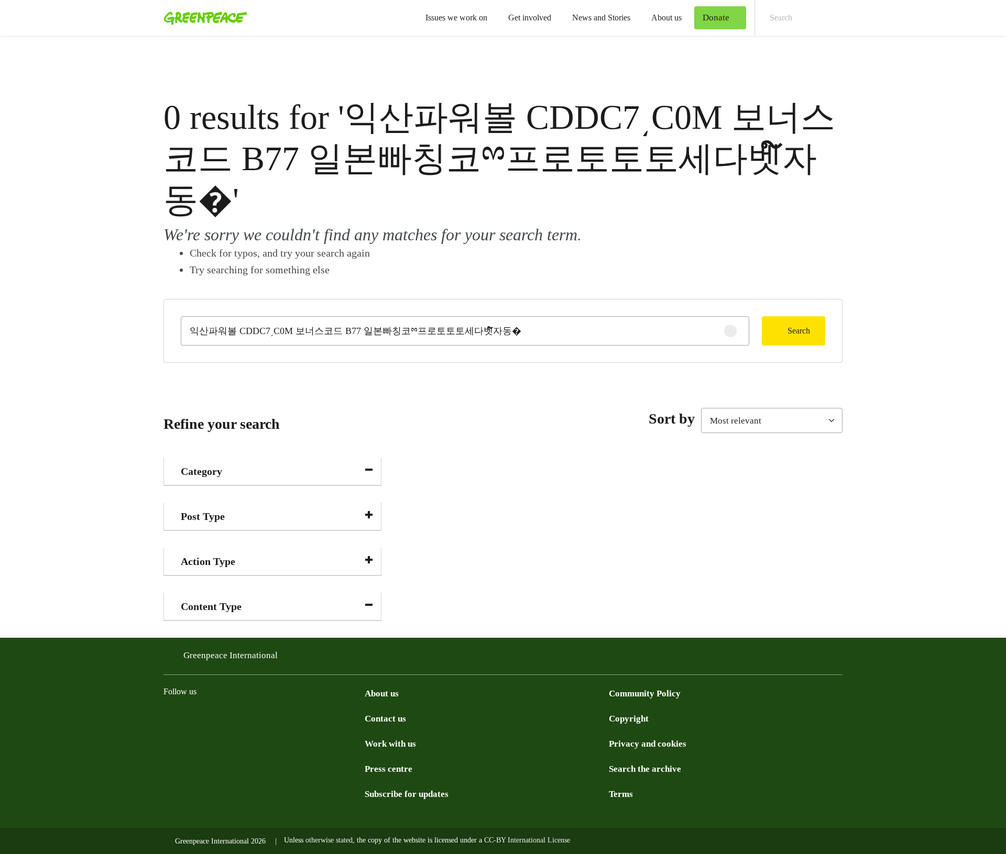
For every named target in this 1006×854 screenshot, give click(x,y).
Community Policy (645, 693)
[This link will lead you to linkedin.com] (295, 718)
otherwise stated (329, 840)
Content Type (211, 606)
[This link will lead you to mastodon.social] (274, 718)
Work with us (390, 744)
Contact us (385, 719)
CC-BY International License (527, 840)
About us (666, 17)
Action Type (208, 561)
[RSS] (337, 718)
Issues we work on (456, 17)
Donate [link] (716, 18)
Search (799, 330)
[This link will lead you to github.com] (358, 718)
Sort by (672, 419)
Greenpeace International (230, 655)
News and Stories (601, 17)
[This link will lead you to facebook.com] (211, 718)
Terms (621, 794)
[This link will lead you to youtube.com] (316, 718)
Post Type (203, 516)
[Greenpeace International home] (202, 18)
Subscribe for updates (407, 794)
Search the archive (645, 769)
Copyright (629, 719)
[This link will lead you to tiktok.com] (232, 718)
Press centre (388, 769)
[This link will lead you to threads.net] (190, 718)
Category (201, 471)
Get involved (529, 17)
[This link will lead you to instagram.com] (169, 718)
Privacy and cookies (647, 744)
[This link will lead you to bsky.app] (253, 718)
